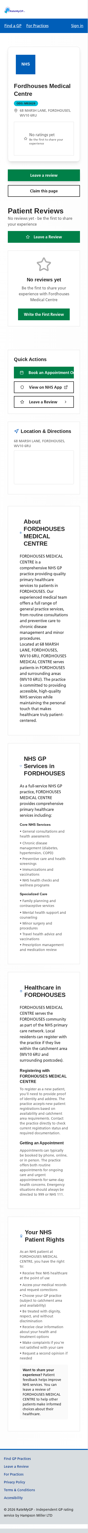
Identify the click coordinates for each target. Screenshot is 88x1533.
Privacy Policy (14, 1482)
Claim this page (44, 190)
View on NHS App (45, 387)
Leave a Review (48, 236)
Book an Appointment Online (51, 372)
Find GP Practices (17, 1458)
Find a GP (12, 25)
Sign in (77, 25)
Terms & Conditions (19, 1490)
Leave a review (44, 175)
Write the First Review (44, 314)
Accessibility (13, 1498)
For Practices (37, 25)
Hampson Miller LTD (36, 1515)
